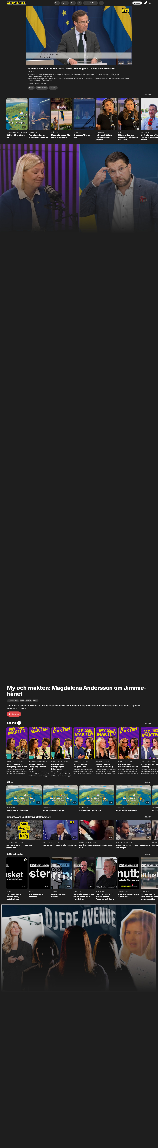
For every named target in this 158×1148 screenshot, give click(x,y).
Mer (101, 3)
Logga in (137, 3)
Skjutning (53, 88)
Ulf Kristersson (42, 88)
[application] (79, 35)
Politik (31, 88)
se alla (148, 95)
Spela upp (15, 714)
